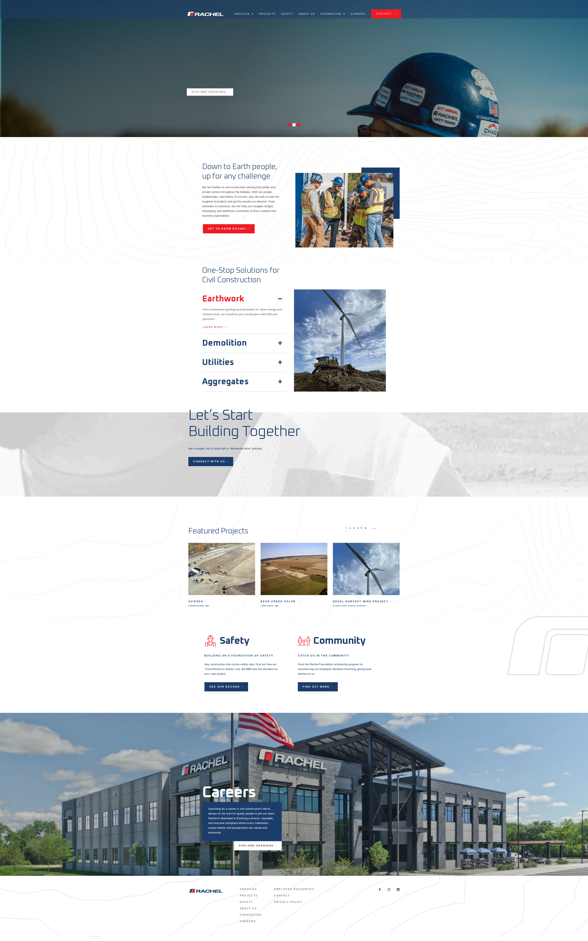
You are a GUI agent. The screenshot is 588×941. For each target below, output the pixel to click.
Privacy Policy (288, 902)
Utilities (218, 362)
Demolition (224, 343)
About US (307, 13)
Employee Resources (294, 889)
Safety (287, 13)
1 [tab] (289, 124)
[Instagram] (388, 889)
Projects (267, 13)
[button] (244, 298)
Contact (282, 895)
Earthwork (223, 299)
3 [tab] (298, 124)
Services (242, 13)
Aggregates (225, 382)
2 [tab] (294, 124)
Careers (358, 13)
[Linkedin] (398, 889)
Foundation (330, 13)
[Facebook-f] (379, 889)
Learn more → (215, 327)
